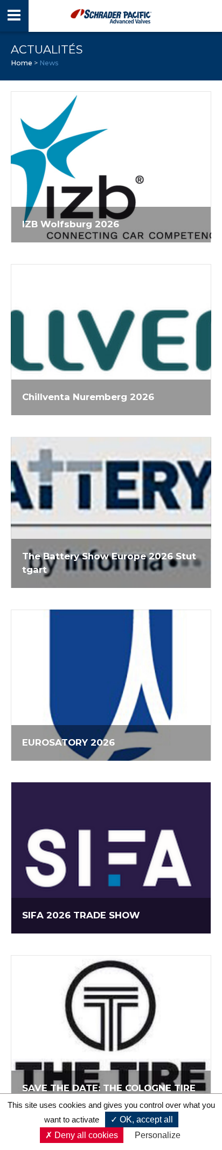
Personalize (158, 1135)
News (49, 63)
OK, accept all (145, 1119)
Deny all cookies (85, 1135)
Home (21, 63)
